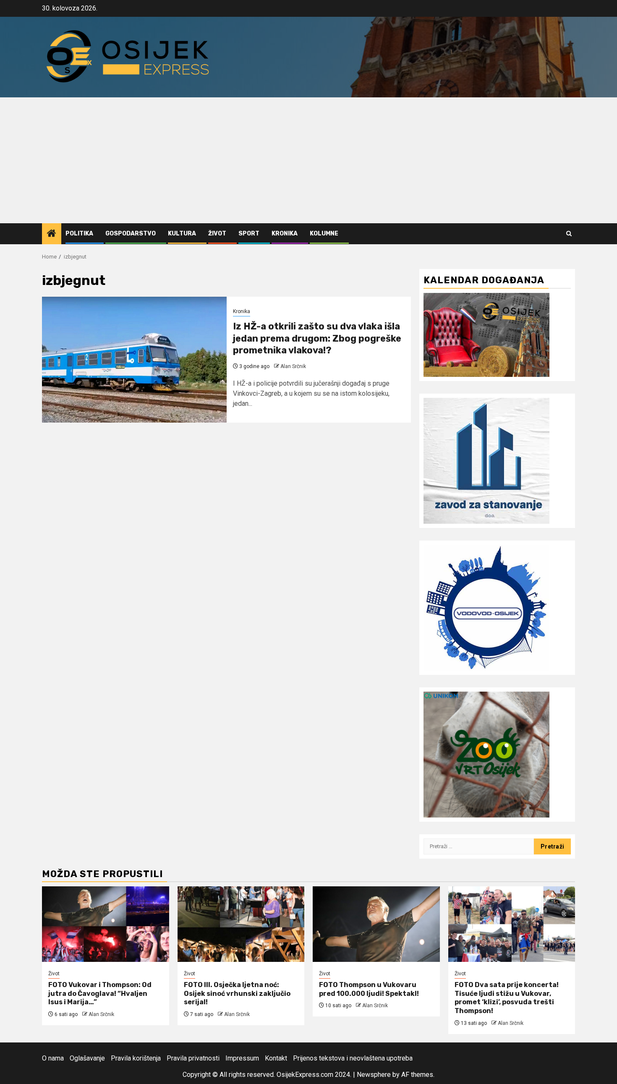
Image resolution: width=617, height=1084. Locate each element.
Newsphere (374, 1075)
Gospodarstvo (130, 233)
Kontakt (276, 1058)
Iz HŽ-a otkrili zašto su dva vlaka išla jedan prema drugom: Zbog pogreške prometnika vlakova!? (317, 338)
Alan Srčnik (293, 366)
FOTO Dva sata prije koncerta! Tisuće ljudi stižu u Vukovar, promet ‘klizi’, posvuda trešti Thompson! (507, 998)
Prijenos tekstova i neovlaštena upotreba (353, 1058)
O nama (53, 1058)
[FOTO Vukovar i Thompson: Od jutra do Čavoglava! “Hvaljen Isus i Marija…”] (105, 924)
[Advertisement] (308, 160)
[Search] (569, 233)
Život (217, 233)
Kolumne (324, 233)
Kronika (285, 233)
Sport (248, 233)
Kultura (182, 233)
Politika (79, 233)
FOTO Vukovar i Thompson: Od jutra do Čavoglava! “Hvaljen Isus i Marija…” (100, 993)
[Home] (51, 234)
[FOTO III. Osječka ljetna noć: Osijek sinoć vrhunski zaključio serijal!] (241, 924)
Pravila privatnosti (193, 1058)
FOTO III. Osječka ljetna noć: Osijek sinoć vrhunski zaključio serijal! (237, 993)
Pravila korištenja (136, 1058)
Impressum (242, 1058)
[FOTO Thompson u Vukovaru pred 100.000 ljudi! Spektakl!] (376, 924)
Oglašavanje (87, 1058)
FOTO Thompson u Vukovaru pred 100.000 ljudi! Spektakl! (369, 989)
